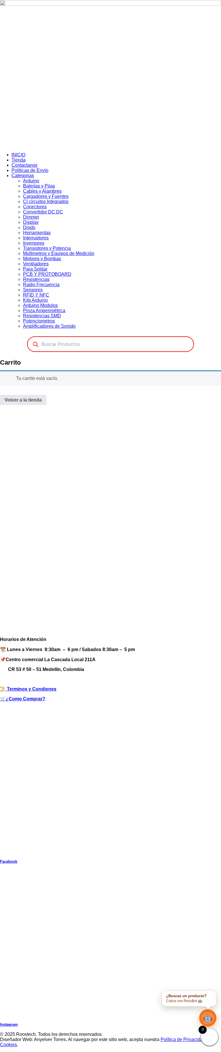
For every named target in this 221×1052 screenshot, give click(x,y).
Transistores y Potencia (47, 248)
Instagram (9, 1024)
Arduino (31, 180)
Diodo (29, 227)
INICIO (18, 154)
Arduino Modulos (40, 305)
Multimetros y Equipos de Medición (58, 253)
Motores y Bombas (42, 258)
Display (31, 222)
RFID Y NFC (36, 294)
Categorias (23, 175)
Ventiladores (36, 263)
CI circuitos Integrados (45, 201)
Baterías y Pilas (39, 185)
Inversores (33, 243)
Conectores (35, 206)
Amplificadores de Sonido (49, 326)
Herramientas (37, 232)
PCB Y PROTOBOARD (47, 274)
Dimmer (31, 217)
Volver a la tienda (23, 399)
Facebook (8, 861)
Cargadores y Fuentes (45, 196)
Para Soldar (35, 269)
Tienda (19, 159)
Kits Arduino (35, 300)
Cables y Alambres (42, 191)
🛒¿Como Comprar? (22, 698)
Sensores (33, 289)
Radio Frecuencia (41, 284)
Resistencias (36, 279)
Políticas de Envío (30, 170)
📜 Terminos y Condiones (28, 689)
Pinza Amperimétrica (44, 310)
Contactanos (24, 165)
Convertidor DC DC (43, 211)
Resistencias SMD (42, 315)
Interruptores (36, 237)
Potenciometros (39, 320)
